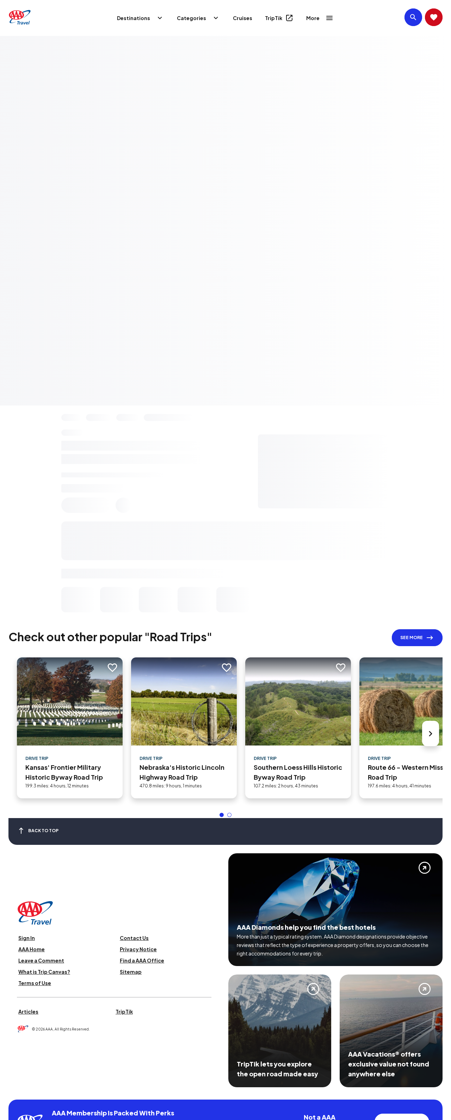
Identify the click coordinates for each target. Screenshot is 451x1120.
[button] (221, 815)
